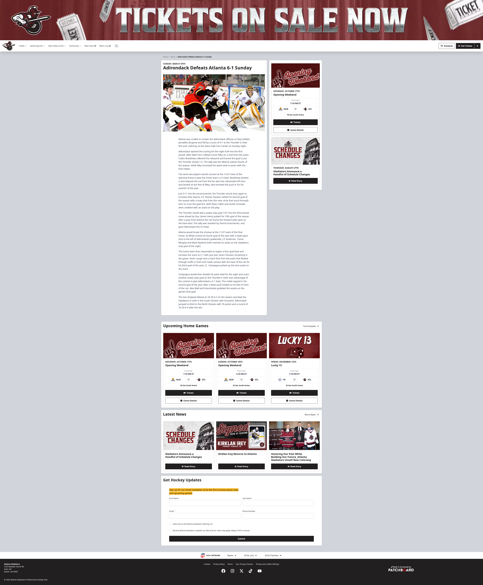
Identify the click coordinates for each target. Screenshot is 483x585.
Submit (241, 538)
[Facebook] (223, 570)
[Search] (116, 46)
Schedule (448, 46)
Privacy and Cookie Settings (267, 564)
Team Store (89, 46)
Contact (207, 564)
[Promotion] (241, 20)
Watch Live (103, 46)
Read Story (296, 180)
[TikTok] (250, 570)
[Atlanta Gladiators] (9, 46)
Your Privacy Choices (244, 564)
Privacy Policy (219, 564)
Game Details (297, 130)
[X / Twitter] (241, 570)
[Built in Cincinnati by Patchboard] (401, 568)
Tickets (22, 46)
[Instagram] (232, 570)
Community (74, 46)
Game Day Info (36, 46)
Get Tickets (466, 46)
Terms (230, 564)
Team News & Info (56, 46)
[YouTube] (259, 570)
